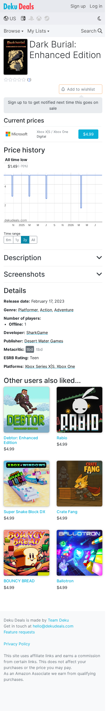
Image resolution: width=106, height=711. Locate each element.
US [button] (10, 18)
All (33, 240)
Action (46, 309)
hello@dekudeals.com (53, 626)
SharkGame (37, 332)
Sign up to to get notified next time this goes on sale (53, 105)
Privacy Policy (17, 643)
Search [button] (91, 31)
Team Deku (58, 620)
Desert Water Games (43, 340)
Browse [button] (12, 31)
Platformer (28, 309)
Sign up (78, 6)
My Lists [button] (37, 31)
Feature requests (19, 631)
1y (17, 240)
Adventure (63, 309)
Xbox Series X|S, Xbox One (50, 366)
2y (25, 240)
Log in (96, 6)
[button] (17, 80)
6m (8, 240)
